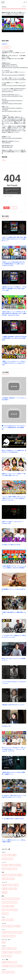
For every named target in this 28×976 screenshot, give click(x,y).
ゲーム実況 (4, 932)
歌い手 (12, 878)
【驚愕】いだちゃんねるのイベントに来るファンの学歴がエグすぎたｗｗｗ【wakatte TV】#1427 (14, 363)
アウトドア (4, 898)
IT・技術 (9, 868)
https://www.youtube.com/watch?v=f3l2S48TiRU (13, 75)
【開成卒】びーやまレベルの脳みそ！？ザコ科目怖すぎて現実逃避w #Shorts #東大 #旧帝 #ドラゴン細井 (14, 288)
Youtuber (6, 47)
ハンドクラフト (5, 913)
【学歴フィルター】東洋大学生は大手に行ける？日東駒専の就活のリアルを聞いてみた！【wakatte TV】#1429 (13, 263)
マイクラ (10, 932)
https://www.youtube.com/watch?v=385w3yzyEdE (13, 85)
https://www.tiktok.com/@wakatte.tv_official (12, 96)
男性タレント (11, 952)
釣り (17, 898)
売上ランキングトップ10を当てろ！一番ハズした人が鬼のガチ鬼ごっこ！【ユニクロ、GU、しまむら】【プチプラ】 (14, 749)
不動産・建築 (5, 888)
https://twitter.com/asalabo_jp (15, 100)
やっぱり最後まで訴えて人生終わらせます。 (13, 818)
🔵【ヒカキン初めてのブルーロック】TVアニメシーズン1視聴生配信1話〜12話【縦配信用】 (13, 427)
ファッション (14, 902)
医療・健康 (4, 892)
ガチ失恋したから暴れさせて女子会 (11, 544)
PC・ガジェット (11, 898)
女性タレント (18, 952)
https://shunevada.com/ (7, 91)
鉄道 (7, 906)
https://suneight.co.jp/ (7, 147)
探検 (12, 906)
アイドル (14, 948)
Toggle (3, 2)
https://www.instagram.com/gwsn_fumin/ (11, 111)
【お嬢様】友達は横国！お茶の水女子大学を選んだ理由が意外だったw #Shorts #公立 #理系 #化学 (14, 338)
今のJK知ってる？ (6, 726)
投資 (15, 888)
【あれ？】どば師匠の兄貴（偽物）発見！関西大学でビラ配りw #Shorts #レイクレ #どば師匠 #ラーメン (14, 239)
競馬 (3, 942)
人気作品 (4, 962)
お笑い (4, 948)
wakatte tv (4, 160)
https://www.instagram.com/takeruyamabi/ (12, 103)
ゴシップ (14, 962)
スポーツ (14, 868)
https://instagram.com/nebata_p (9, 64)
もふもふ (12, 972)
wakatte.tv (4, 44)
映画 (8, 948)
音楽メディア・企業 (5, 878)
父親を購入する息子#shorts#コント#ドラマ (13, 704)
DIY (3, 902)
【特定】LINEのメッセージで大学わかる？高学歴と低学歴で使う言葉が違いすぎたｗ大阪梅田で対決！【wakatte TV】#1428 (14, 313)
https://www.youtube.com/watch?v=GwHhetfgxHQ (14, 79)
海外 (3, 868)
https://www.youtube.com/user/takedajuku (12, 138)
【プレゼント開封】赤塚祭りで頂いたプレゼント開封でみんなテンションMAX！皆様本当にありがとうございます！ (14, 498)
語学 (10, 888)
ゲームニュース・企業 (18, 932)
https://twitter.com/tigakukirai (15, 108)
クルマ (8, 902)
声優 (9, 962)
